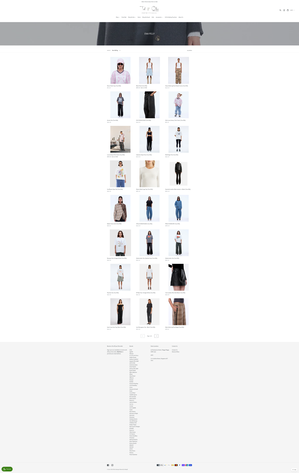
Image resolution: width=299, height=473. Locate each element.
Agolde (131, 352)
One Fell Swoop (133, 421)
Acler (130, 350)
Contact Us (174, 350)
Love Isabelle (132, 408)
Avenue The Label (133, 368)
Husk (130, 391)
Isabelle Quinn (133, 395)
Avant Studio (132, 367)
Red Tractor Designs (134, 426)
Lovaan (131, 406)
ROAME (131, 428)
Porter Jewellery (133, 436)
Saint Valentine (133, 441)
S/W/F (131, 449)
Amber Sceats (132, 357)
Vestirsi (131, 453)
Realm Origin (132, 425)
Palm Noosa (132, 432)
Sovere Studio (132, 443)
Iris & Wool (132, 393)
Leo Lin (131, 404)
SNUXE (131, 447)
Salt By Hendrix (133, 439)
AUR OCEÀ (132, 363)
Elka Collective (133, 372)
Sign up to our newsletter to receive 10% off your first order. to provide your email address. (117, 352)
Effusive (131, 378)
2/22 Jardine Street (155, 358)
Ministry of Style (133, 413)
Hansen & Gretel (133, 389)
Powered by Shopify (124, 469)
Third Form (132, 451)
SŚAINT (131, 445)
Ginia (130, 387)
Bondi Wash (132, 370)
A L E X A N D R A (133, 355)
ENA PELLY (132, 376)
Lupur (131, 410)
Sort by (108, 50)
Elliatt (131, 374)
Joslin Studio (132, 398)
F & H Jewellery (133, 385)
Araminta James (133, 365)
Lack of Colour (133, 402)
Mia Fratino (132, 411)
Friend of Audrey (133, 383)
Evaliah (131, 382)
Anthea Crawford (133, 359)
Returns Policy (175, 352)
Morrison (131, 415)
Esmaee (131, 380)
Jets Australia (132, 396)
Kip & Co (131, 400)
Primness (131, 438)
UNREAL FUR (133, 423)
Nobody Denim (133, 419)
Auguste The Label (134, 361)
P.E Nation (132, 434)
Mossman (131, 417)
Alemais (131, 354)
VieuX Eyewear (133, 454)
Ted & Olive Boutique (114, 469)
